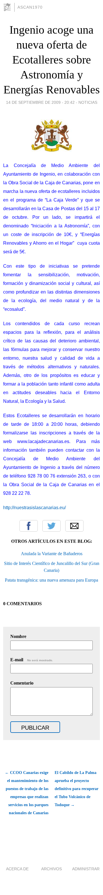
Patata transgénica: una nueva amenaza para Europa (51, 580)
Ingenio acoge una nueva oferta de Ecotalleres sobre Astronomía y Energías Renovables (51, 59)
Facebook (28, 526)
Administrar (86, 869)
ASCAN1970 (30, 7)
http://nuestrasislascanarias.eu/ (34, 507)
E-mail (31, 659)
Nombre (18, 636)
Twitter (51, 526)
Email (74, 526)
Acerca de (17, 869)
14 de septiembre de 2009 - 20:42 (40, 102)
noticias (87, 102)
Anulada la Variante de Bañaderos (51, 553)
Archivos (51, 869)
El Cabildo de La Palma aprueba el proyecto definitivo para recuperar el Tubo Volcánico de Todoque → (76, 789)
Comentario (21, 683)
